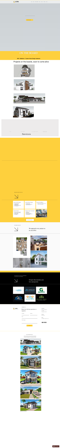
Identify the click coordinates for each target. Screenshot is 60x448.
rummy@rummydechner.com (45, 318)
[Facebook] (42, 322)
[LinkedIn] (44, 322)
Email (22, 316)
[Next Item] (45, 251)
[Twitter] (45, 322)
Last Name (31, 313)
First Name (23, 313)
